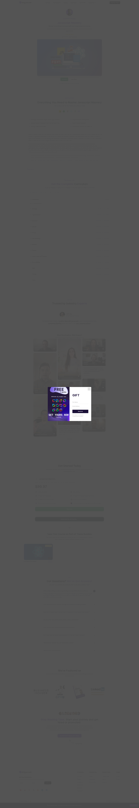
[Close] (89, 389)
